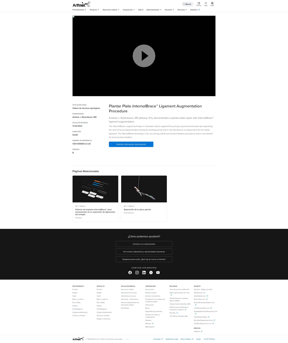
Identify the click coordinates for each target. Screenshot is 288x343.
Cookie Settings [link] (209, 339)
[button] (131, 144)
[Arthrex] (81, 4)
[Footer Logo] (78, 338)
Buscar (187, 4)
